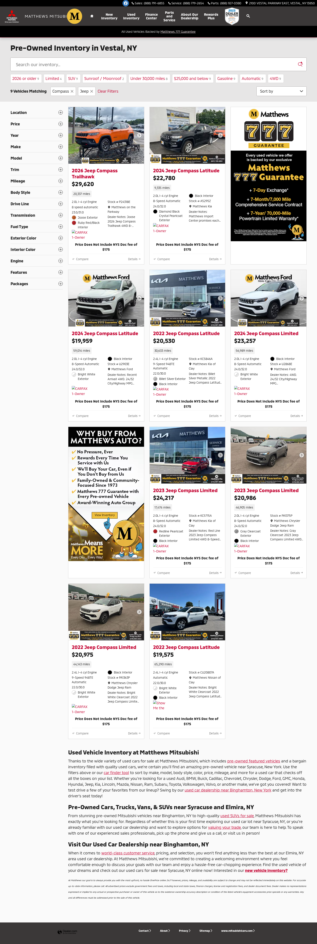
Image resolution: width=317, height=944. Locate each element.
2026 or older (25, 78)
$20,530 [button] (164, 340)
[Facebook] (125, 3)
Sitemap (204, 930)
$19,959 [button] (82, 340)
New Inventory (109, 16)
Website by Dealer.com (67, 932)
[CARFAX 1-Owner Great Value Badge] (242, 548)
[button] (106, 193)
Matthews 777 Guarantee (178, 31)
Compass (60, 91)
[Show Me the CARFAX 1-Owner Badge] (161, 705)
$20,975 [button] (82, 654)
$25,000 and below (192, 78)
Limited (54, 78)
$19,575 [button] (163, 654)
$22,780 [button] (164, 177)
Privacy (183, 930)
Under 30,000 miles (149, 78)
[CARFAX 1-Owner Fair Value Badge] (242, 391)
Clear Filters (108, 91)
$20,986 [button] (245, 497)
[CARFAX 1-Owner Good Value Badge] (80, 235)
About (164, 930)
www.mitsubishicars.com (237, 930)
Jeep (84, 91)
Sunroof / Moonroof (104, 78)
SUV (73, 78)
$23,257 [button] (245, 340)
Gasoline (226, 78)
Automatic (252, 78)
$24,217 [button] (163, 497)
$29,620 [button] (83, 183)
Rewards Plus (211, 16)
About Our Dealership (189, 16)
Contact (144, 930)
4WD (275, 78)
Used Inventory (131, 16)
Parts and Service (169, 16)
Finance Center (151, 16)
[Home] (12, 16)
